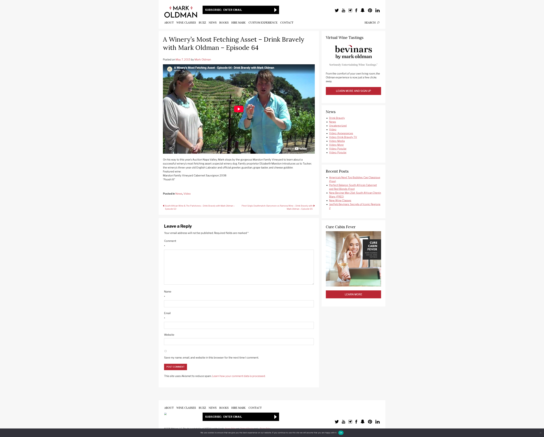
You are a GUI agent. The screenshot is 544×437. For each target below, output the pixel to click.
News (213, 22)
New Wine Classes (340, 200)
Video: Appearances (341, 133)
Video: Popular (338, 148)
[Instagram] (349, 12)
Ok (341, 432)
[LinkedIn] (376, 12)
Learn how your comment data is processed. (238, 376)
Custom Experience (263, 22)
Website (169, 334)
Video (187, 193)
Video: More (336, 144)
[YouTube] (342, 12)
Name (167, 294)
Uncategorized (338, 125)
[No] (540, 432)
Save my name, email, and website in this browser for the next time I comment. (211, 357)
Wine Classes (186, 22)
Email (167, 316)
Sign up (275, 10)
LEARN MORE (353, 294)
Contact (286, 22)
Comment (170, 243)
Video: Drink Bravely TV (343, 137)
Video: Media (337, 141)
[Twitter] (335, 12)
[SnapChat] (361, 12)
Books (224, 22)
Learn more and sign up (353, 90)
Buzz (202, 22)
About (169, 22)
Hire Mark (238, 22)
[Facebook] (354, 12)
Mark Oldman (203, 59)
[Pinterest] (368, 12)
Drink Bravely (337, 118)
